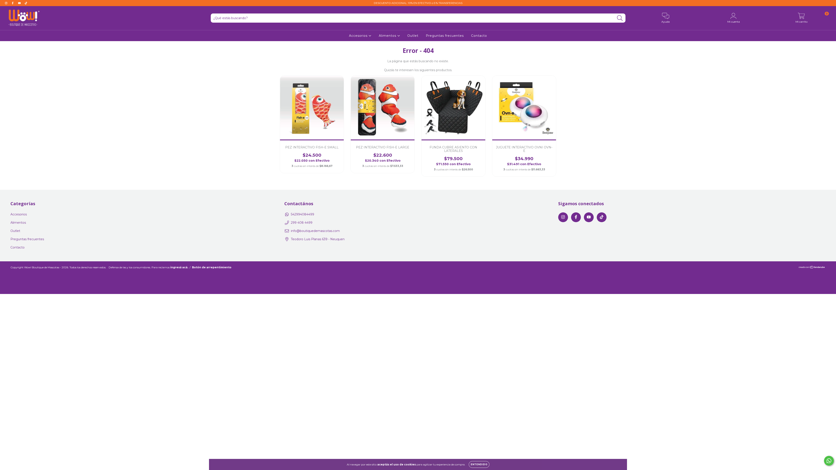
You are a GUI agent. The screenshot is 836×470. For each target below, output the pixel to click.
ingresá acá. (179, 267)
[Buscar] (620, 18)
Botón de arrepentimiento (211, 267)
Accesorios (359, 36)
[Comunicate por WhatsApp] (829, 461)
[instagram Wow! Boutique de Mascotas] (6, 3)
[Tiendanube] (812, 267)
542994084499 (302, 214)
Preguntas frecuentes (445, 36)
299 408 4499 (301, 223)
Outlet (412, 36)
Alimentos (388, 36)
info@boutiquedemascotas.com (315, 231)
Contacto (479, 36)
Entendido (479, 464)
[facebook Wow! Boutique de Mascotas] (13, 3)
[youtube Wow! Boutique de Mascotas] (20, 3)
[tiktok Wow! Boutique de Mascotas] (26, 3)
